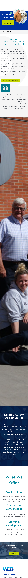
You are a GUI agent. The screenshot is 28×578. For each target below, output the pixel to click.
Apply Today (14, 553)
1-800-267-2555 (9, 575)
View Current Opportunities (7, 22)
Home (3, 31)
